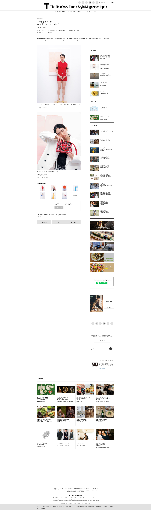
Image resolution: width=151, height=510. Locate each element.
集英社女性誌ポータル (72, 491)
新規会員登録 (102, 340)
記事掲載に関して (74, 490)
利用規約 (61, 488)
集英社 (96, 490)
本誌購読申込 (82, 490)
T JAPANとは (55, 488)
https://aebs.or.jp (102, 368)
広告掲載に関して (65, 490)
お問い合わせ (95, 488)
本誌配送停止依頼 (90, 490)
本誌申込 (108, 307)
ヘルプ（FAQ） (56, 489)
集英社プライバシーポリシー (85, 488)
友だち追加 (59, 207)
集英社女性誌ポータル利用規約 (71, 488)
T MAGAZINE (81, 491)
